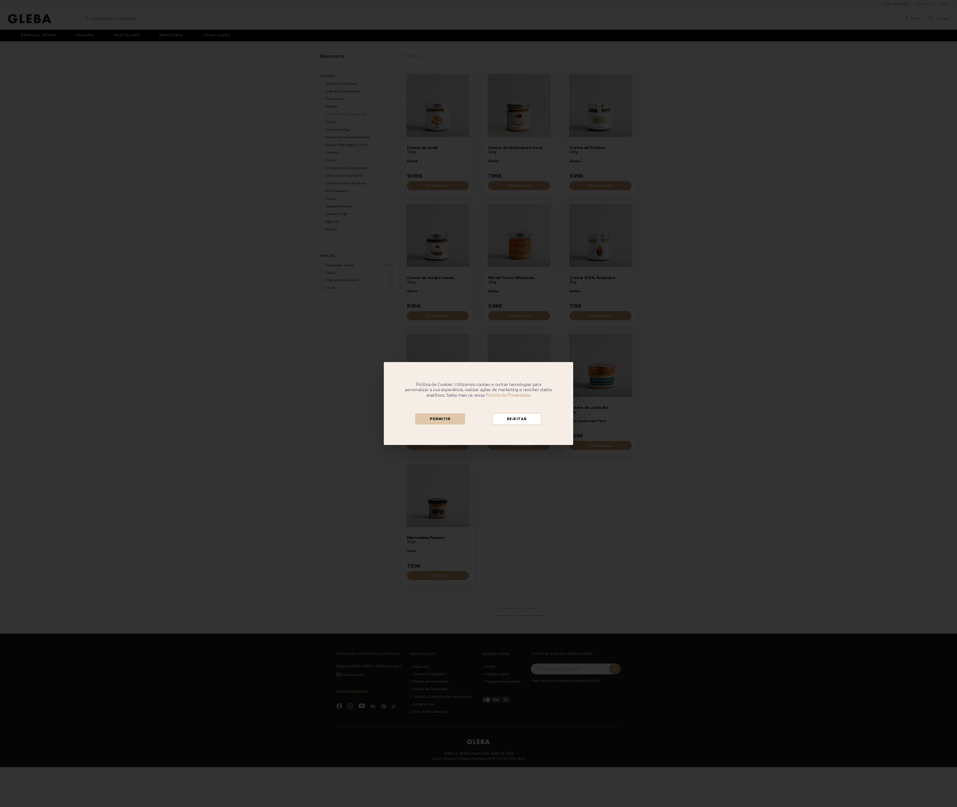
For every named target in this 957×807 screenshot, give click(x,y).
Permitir (440, 419)
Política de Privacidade (508, 395)
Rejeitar (517, 419)
